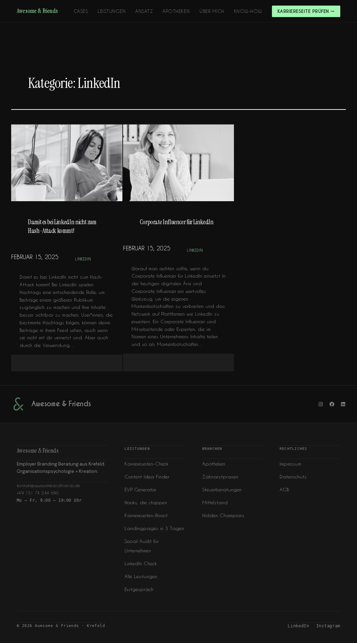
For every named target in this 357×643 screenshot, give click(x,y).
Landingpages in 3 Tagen (154, 528)
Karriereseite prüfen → (306, 11)
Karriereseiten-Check (146, 463)
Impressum (290, 463)
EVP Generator (140, 489)
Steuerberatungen (222, 489)
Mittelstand (215, 502)
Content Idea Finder (146, 476)
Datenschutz (293, 476)
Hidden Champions (223, 515)
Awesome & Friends (37, 11)
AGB (284, 489)
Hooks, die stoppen (145, 502)
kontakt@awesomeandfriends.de (48, 485)
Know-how (248, 11)
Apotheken (176, 11)
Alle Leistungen (140, 576)
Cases (81, 11)
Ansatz (144, 11)
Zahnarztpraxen (220, 476)
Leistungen (112, 11)
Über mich (211, 11)
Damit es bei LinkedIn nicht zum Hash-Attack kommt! (62, 226)
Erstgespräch (138, 589)
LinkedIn (83, 259)
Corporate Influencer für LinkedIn (177, 222)
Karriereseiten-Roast (146, 515)
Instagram (328, 625)
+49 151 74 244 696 (38, 493)
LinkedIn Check (140, 563)
